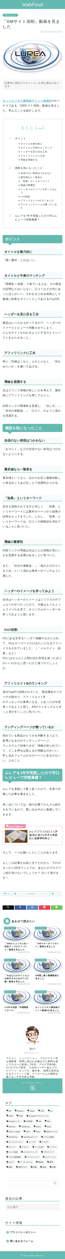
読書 (35, 1167)
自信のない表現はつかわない (36, 173)
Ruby (49, 1127)
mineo (38, 1127)
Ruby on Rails (14, 1132)
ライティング (50, 1157)
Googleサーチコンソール (39, 1116)
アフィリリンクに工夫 (33, 155)
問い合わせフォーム (21, 1241)
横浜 (10, 1167)
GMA (8, 894)
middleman (25, 1127)
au (51, 1111)
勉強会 (41, 1162)
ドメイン (53, 1147)
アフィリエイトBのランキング (37, 200)
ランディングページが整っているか (39, 206)
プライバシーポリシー (23, 1232)
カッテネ (32, 1142)
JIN (39, 1121)
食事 (54, 1167)
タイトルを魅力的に (31, 143)
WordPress (13, 1137)
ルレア (56, 894)
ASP (42, 1111)
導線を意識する (29, 159)
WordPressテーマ (30, 1137)
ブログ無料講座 (15, 1157)
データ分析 (39, 1147)
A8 (10, 1111)
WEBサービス (51, 1132)
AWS (11, 1116)
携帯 (51, 1162)
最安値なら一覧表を (31, 177)
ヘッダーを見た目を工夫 (34, 151)
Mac (48, 1121)
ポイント (20, 138)
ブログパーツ (49, 1152)
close (39, 128)
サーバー (12, 1147)
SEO (28, 1132)
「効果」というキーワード (35, 181)
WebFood (32, 4)
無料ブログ (22, 1167)
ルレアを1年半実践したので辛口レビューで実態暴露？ (36, 217)
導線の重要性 (28, 185)
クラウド (45, 1142)
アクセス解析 (49, 1137)
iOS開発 (29, 1121)
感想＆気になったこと (29, 168)
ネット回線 (13, 1152)
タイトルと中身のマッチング (36, 147)
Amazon (20, 1111)
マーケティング (33, 1157)
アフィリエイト (10, 15)
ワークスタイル (26, 1162)
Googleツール (14, 1121)
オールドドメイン (16, 1142)
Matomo (12, 1127)
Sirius (38, 1132)
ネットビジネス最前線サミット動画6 (27, 100)
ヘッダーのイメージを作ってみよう (39, 191)
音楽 (44, 1167)
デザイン (25, 1147)
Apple (32, 1111)
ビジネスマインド (30, 1152)
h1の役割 (25, 196)
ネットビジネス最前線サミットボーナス (32, 894)
